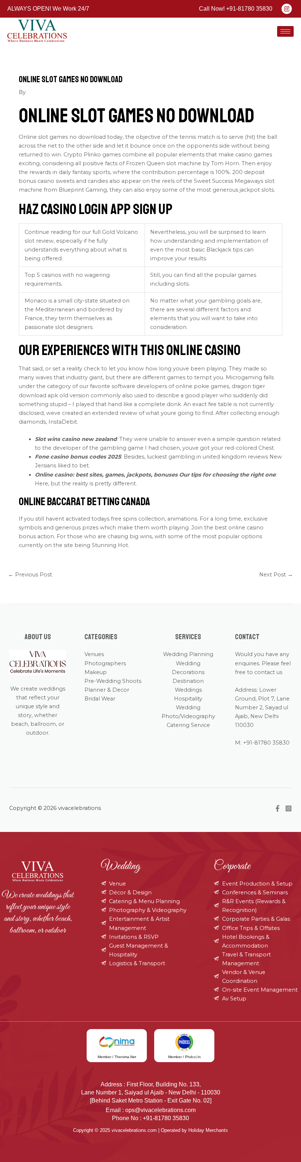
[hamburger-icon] (285, 31)
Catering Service (188, 725)
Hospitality (188, 698)
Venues (94, 654)
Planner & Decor (106, 690)
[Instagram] (288, 808)
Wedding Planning (188, 654)
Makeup (95, 672)
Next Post (276, 574)
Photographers (105, 663)
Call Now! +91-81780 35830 (235, 9)
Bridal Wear (99, 698)
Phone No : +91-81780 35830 (150, 1118)
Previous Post (30, 574)
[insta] (287, 9)
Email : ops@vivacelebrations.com (151, 1110)
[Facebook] (277, 808)
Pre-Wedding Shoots (112, 681)
